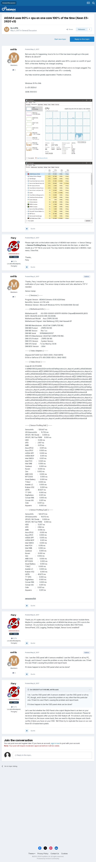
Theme (31, 854)
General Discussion (29, 30)
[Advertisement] (48, 787)
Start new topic (60, 39)
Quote (33, 229)
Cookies (64, 854)
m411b (15, 28)
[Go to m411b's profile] (6, 29)
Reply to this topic (82, 39)
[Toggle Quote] (29, 689)
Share (70, 29)
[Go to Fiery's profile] (14, 246)
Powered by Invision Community (48, 858)
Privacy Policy (42, 854)
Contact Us (55, 854)
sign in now (55, 743)
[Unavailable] (58, 129)
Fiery (13, 238)
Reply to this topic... (24, 755)
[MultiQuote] (26, 228)
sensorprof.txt (30, 598)
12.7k (15, 261)
